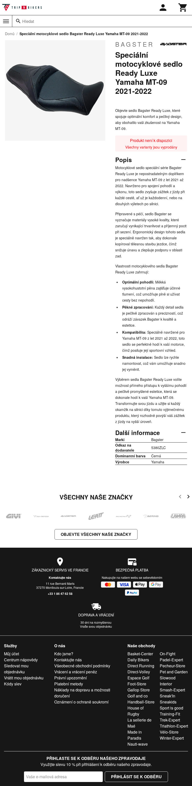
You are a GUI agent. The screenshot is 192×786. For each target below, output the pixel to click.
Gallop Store (139, 690)
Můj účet (11, 654)
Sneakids (168, 702)
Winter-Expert (172, 738)
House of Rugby (136, 711)
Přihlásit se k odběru (136, 776)
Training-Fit (170, 714)
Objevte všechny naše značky (96, 534)
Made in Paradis (135, 735)
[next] (188, 497)
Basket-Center (140, 654)
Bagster (134, 44)
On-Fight (167, 654)
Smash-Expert (172, 690)
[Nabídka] (6, 21)
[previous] (180, 497)
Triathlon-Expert (174, 726)
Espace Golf (138, 678)
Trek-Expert (170, 720)
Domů (9, 33)
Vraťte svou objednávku (96, 626)
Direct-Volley (139, 672)
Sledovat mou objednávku (16, 669)
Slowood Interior (168, 681)
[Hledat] (18, 21)
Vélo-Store (169, 732)
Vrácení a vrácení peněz (75, 672)
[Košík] (183, 8)
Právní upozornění (70, 678)
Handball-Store (141, 702)
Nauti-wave (138, 744)
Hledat (28, 21)
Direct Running (141, 666)
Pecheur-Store (172, 666)
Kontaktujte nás (60, 578)
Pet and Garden (174, 672)
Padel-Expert (171, 660)
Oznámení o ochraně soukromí (81, 702)
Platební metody (68, 684)
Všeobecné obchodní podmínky (82, 666)
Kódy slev (13, 684)
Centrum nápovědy (21, 660)
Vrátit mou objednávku (24, 678)
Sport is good (171, 708)
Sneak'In (167, 696)
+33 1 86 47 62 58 (60, 593)
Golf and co (138, 696)
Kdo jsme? (63, 654)
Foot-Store (137, 684)
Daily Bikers (138, 660)
